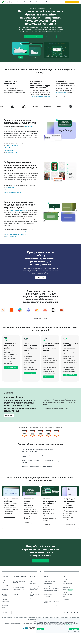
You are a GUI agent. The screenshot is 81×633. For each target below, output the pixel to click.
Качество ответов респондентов (13, 190)
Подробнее (27, 522)
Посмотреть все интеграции (40, 318)
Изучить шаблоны (10, 518)
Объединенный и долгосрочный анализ (15, 234)
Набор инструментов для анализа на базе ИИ (17, 232)
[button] (40, 450)
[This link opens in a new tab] (64, 612)
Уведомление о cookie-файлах (53, 625)
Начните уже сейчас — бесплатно (33, 37)
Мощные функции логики (11, 150)
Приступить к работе (29, 373)
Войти (62, 1)
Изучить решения (50, 37)
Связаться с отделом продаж (54, 1)
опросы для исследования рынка (19, 210)
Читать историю (8, 415)
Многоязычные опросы (11, 152)
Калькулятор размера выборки (13, 192)
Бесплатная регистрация (72, 2)
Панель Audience (9, 187)
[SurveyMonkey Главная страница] (8, 2)
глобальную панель (61, 92)
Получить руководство (70, 524)
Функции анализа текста (11, 236)
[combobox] (7, 612)
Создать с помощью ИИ (11, 145)
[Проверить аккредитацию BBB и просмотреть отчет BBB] (25, 628)
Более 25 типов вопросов (12, 148)
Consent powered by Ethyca (73, 631)
